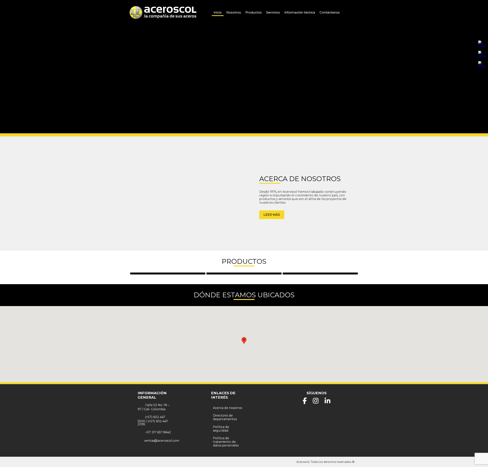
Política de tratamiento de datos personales (226, 441)
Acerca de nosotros (227, 408)
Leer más (271, 215)
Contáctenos (329, 12)
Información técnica (299, 12)
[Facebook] (305, 402)
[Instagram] (316, 402)
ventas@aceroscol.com (161, 440)
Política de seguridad (221, 428)
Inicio (218, 12)
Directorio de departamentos (225, 417)
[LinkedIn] (327, 402)
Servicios (273, 12)
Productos (253, 12)
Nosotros (233, 12)
